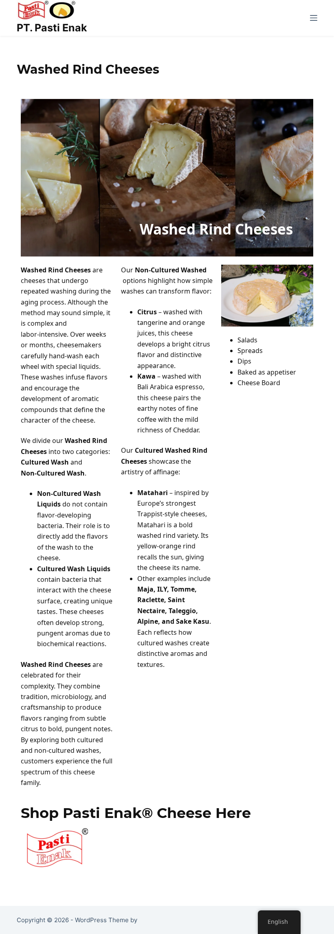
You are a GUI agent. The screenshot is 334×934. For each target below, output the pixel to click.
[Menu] (313, 18)
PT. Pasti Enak (52, 28)
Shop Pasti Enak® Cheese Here (136, 813)
